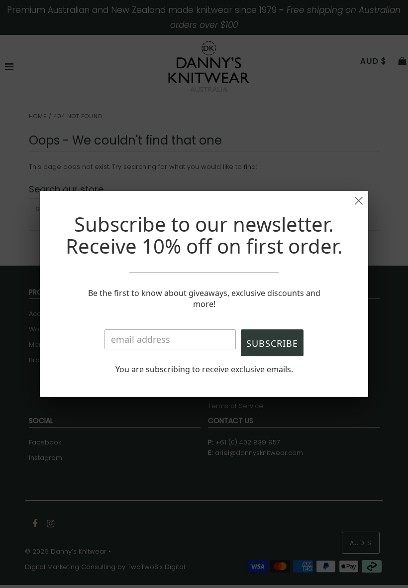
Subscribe (272, 343)
